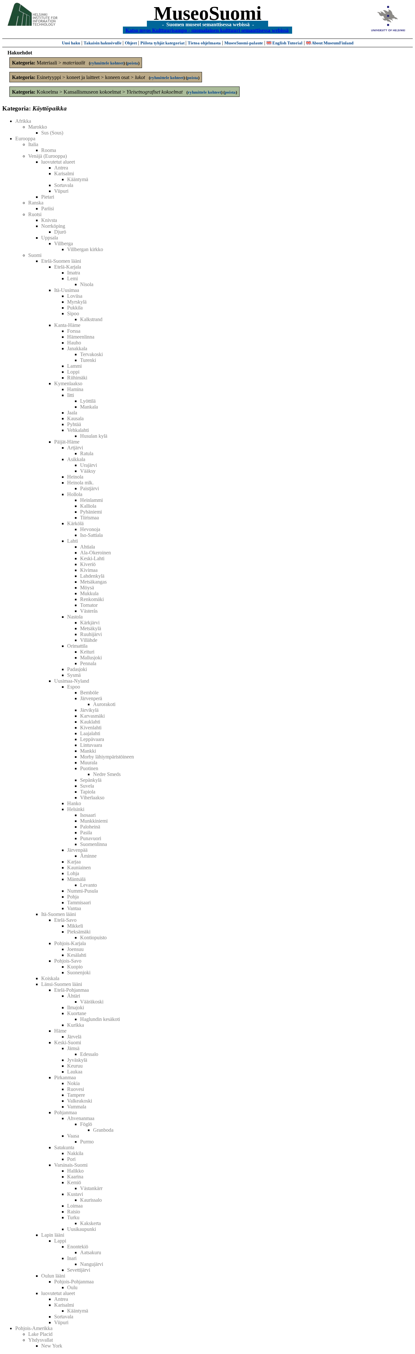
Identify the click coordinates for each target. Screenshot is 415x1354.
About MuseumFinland (332, 43)
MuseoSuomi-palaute (243, 43)
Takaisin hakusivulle (103, 43)
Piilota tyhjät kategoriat (162, 43)
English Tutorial (286, 43)
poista (132, 63)
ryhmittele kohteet (107, 63)
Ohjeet (131, 43)
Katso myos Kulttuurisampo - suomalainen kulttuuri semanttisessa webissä (207, 30)
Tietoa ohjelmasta (204, 43)
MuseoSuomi (208, 13)
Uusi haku (71, 43)
